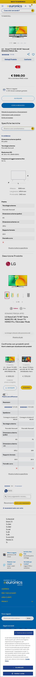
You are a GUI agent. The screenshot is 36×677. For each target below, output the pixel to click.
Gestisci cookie (19, 673)
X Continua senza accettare (23, 633)
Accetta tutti (19, 667)
